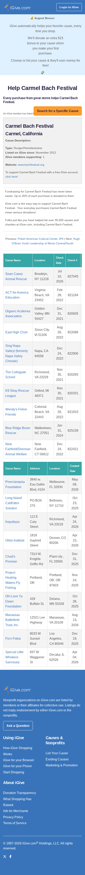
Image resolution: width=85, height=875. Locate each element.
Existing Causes (57, 759)
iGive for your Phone (17, 766)
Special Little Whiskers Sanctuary (14, 657)
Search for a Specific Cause (57, 111)
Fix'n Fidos (13, 638)
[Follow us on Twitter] (4, 856)
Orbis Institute (15, 540)
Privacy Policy (13, 817)
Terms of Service (14, 823)
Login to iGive (69, 7)
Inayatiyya (12, 521)
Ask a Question (18, 725)
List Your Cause (57, 753)
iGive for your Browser (18, 760)
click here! (11, 176)
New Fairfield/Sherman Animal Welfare (17, 449)
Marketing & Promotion (62, 765)
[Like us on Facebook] (10, 856)
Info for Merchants (15, 811)
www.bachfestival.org (31, 164)
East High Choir (16, 332)
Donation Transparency (19, 793)
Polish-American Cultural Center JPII (40, 238)
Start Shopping (13, 772)
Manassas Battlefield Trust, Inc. (12, 620)
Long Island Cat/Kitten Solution (13, 503)
